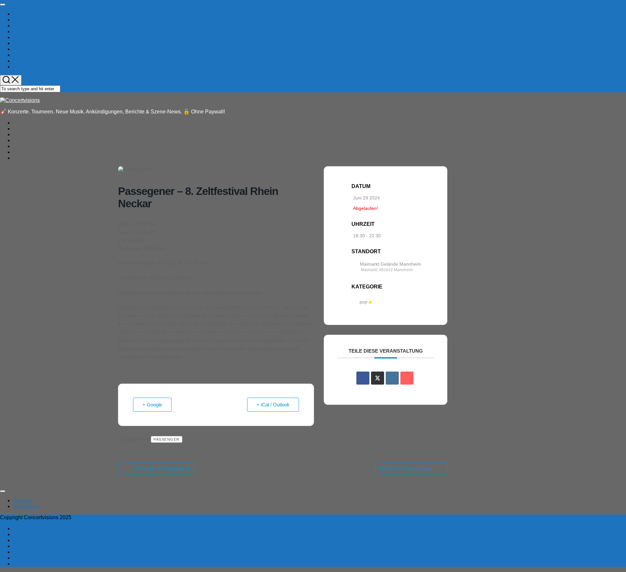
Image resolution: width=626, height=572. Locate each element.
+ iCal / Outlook (273, 404)
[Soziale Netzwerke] (377, 378)
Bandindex (25, 55)
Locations (24, 25)
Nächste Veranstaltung (406, 468)
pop (363, 302)
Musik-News (27, 31)
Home (20, 14)
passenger (167, 439)
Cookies (22, 500)
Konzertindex (28, 61)
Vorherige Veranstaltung (161, 468)
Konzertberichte (31, 19)
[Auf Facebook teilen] (362, 378)
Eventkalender (30, 66)
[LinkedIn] (392, 378)
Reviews (23, 49)
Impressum (25, 506)
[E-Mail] (406, 378)
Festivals (23, 37)
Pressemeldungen (34, 43)
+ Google (152, 404)
